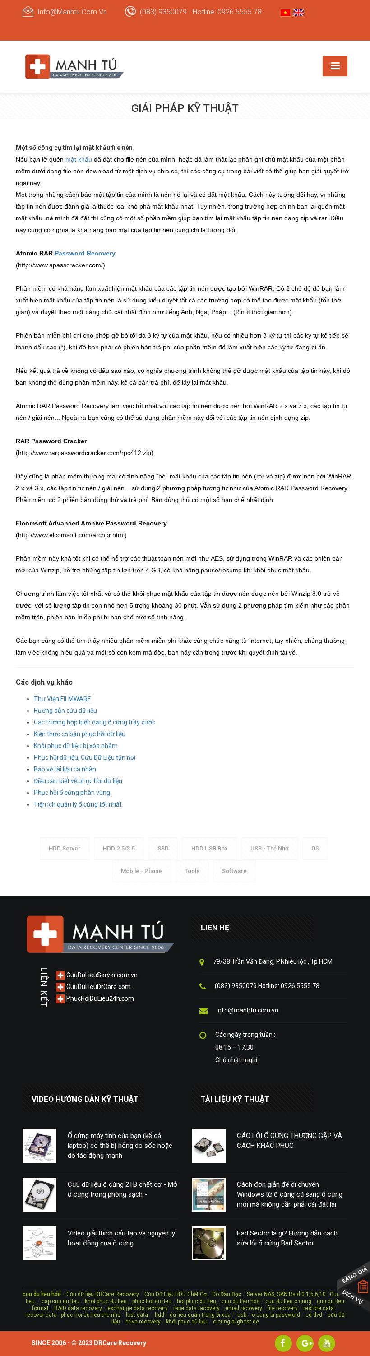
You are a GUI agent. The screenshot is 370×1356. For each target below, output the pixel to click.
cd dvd (313, 1315)
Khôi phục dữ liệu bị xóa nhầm (76, 745)
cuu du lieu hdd (241, 1301)
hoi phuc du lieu (196, 1301)
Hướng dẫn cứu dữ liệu (65, 710)
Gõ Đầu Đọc (226, 1294)
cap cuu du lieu (60, 1301)
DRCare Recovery (120, 1343)
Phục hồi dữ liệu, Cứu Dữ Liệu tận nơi (84, 757)
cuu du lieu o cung (289, 1301)
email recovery (243, 1308)
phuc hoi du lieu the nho (90, 1315)
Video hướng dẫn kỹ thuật (85, 1099)
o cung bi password (276, 1315)
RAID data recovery (78, 1308)
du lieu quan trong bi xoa (200, 1315)
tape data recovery (196, 1308)
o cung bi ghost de (236, 1322)
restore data (318, 1308)
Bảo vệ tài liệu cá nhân (65, 769)
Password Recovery (85, 253)
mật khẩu (78, 159)
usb (241, 1315)
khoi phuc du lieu (106, 1301)
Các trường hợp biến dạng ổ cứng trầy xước (94, 722)
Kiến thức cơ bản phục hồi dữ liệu (79, 734)
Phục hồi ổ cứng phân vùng (72, 792)
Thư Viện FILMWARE (62, 698)
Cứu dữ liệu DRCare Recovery (102, 1294)
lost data (137, 1315)
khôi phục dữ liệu (187, 1322)
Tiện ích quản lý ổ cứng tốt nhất (78, 804)
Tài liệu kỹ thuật (235, 1099)
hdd (159, 1315)
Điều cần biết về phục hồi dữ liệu (78, 781)
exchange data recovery (137, 1308)
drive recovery (143, 1322)
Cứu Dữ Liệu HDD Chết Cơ (175, 1294)
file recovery (283, 1308)
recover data (41, 1315)
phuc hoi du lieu (151, 1301)
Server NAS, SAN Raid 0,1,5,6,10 (286, 1294)
